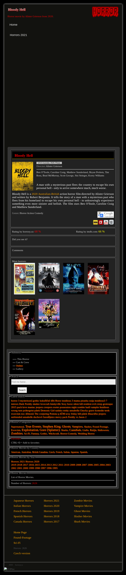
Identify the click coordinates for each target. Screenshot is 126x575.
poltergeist (28, 410)
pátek (37, 410)
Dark (21, 404)
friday (74, 413)
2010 (66, 464)
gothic (36, 400)
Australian (44, 193)
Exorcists (15, 430)
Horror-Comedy (68, 433)
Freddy (28, 404)
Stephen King (51, 426)
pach (64, 417)
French (59, 452)
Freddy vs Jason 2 (77, 417)
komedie (99, 410)
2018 (19, 464)
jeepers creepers (44, 407)
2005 (96, 464)
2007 (84, 464)
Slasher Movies (83, 516)
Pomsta (53, 413)
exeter (56, 407)
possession (65, 407)
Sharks (64, 430)
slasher (36, 404)
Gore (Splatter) (50, 430)
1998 (37, 468)
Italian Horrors (22, 505)
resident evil (89, 404)
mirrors (14, 404)
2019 (13, 464)
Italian (66, 452)
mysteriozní (26, 400)
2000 (25, 468)
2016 (31, 464)
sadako (59, 410)
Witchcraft (53, 433)
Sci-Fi (27, 433)
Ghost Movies (82, 511)
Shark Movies (82, 521)
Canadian (43, 452)
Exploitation (30, 430)
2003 (108, 464)
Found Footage (100, 426)
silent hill (78, 404)
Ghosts (66, 426)
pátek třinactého (90, 413)
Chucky (84, 410)
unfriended (16, 417)
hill (79, 413)
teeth (107, 410)
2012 (55, 464)
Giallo (85, 430)
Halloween (103, 430)
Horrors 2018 (51, 516)
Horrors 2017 (51, 521)
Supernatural (17, 426)
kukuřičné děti (47, 400)
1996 (49, 468)
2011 (60, 464)
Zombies (17, 433)
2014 (43, 464)
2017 (25, 464)
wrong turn (16, 410)
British (55, 193)
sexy (67, 413)
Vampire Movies (83, 505)
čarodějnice (49, 417)
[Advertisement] (35, 70)
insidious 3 (67, 400)
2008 (78, 464)
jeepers (102, 413)
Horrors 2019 (51, 511)
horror (14, 400)
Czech (51, 452)
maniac (31, 407)
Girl (52, 410)
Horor (58, 400)
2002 (13, 468)
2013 (49, 464)
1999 (31, 468)
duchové (37, 417)
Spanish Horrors (23, 516)
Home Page (20, 532)
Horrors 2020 (32, 461)
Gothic (43, 433)
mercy (58, 417)
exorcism (15, 413)
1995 (55, 468)
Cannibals (75, 430)
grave (91, 410)
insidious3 (100, 400)
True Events (33, 426)
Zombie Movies (83, 500)
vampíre (95, 407)
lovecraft (44, 404)
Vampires (77, 426)
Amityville (55, 404)
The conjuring (41, 413)
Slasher (87, 426)
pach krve (22, 407)
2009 (72, 464)
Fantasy (35, 433)
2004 (102, 464)
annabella (74, 410)
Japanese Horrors (24, 500)
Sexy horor (67, 404)
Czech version (22, 553)
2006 (90, 464)
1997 (43, 468)
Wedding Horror (86, 433)
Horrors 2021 (18, 461)
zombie (81, 407)
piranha (84, 400)
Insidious (104, 407)
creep (99, 404)
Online (19, 365)
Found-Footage (22, 537)
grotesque (108, 404)
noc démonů (27, 413)
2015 (13, 407)
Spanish (83, 452)
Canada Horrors (23, 521)
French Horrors (22, 511)
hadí (87, 407)
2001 (19, 468)
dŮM (62, 413)
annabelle (28, 417)
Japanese (75, 452)
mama (77, 400)
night (74, 407)
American (15, 452)
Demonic (45, 410)
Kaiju (93, 430)
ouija (91, 400)
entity (66, 410)
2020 (35, 193)
